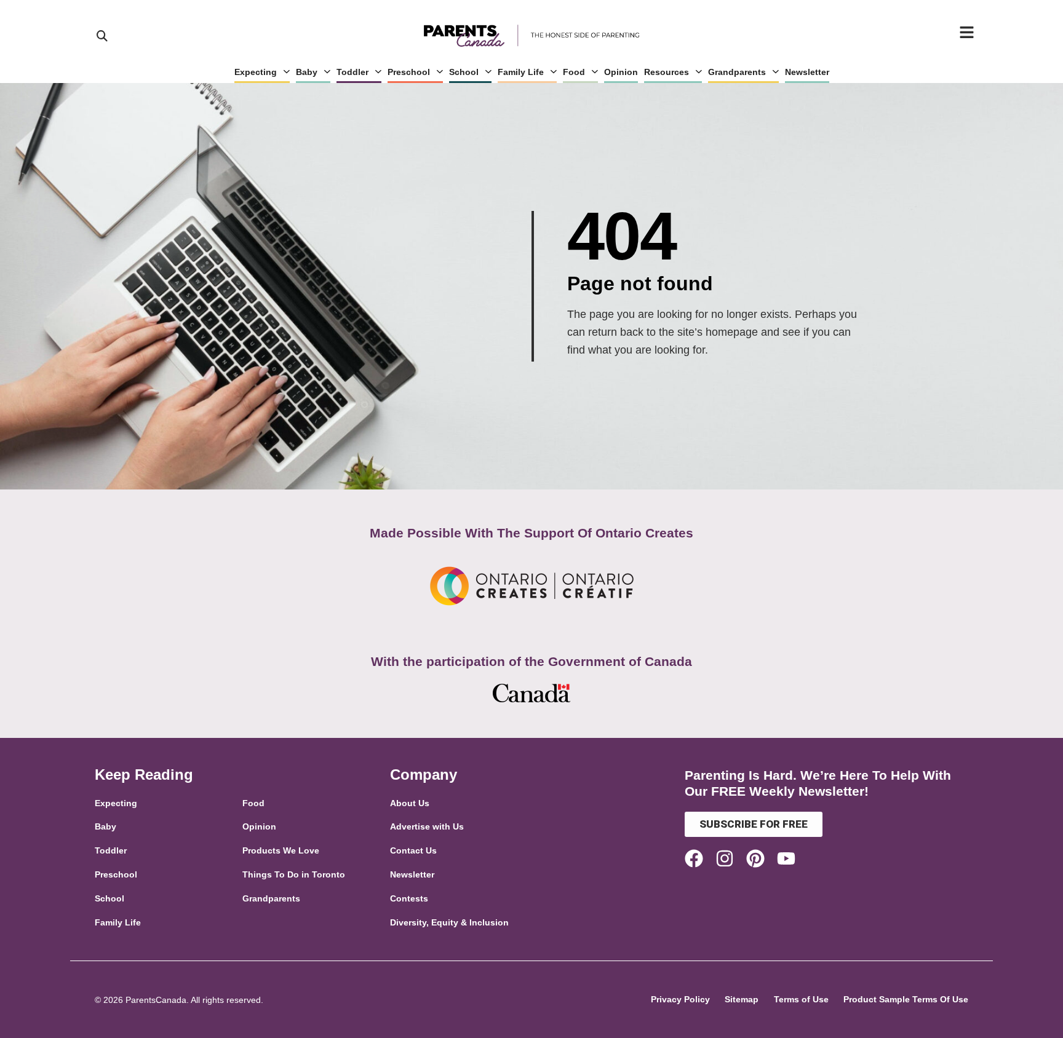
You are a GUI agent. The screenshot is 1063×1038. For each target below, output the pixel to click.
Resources (666, 72)
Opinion (621, 72)
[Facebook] (694, 858)
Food (574, 72)
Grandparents (737, 72)
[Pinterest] (755, 858)
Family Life (521, 72)
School (464, 72)
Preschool (409, 72)
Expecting (255, 72)
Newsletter (807, 72)
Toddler (352, 72)
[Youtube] (786, 858)
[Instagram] (724, 858)
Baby (306, 72)
